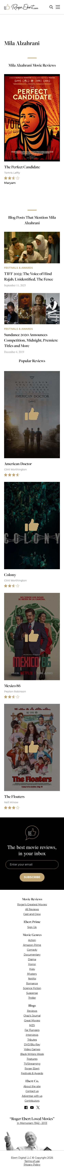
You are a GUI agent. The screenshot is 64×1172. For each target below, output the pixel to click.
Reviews (32, 1010)
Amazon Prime (32, 945)
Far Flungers (32, 1030)
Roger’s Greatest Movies (32, 904)
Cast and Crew (32, 914)
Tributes (32, 1039)
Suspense (32, 993)
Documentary (32, 954)
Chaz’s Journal (32, 1015)
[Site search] (51, 7)
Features (32, 1058)
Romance (32, 983)
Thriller (32, 997)
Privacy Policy (32, 1164)
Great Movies (32, 1020)
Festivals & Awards (32, 1073)
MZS (32, 1025)
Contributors (32, 1100)
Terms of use (32, 1161)
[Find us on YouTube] (32, 1107)
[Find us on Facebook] (25, 1107)
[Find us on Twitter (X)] (38, 1107)
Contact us (32, 1091)
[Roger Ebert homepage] (21, 7)
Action (32, 940)
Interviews (32, 1034)
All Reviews (32, 909)
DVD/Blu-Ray (32, 1044)
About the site (32, 1086)
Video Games (32, 1049)
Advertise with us (32, 1096)
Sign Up (32, 927)
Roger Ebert (32, 1068)
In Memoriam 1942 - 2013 (32, 1123)
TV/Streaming (32, 1063)
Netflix (32, 978)
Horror (32, 964)
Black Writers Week (32, 1054)
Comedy (32, 949)
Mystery (32, 973)
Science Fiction (32, 988)
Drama (32, 959)
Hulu (32, 969)
